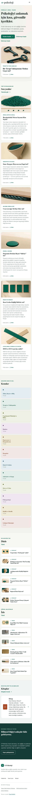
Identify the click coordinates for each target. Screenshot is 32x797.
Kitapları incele (5, 692)
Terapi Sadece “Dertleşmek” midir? (19, 553)
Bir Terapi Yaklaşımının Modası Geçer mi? (15, 69)
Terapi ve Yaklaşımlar (10, 66)
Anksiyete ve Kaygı (8, 161)
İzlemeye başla (5, 41)
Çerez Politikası (4, 790)
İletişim (17, 778)
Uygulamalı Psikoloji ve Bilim (12, 346)
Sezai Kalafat (12, 794)
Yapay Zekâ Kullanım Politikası (8, 788)
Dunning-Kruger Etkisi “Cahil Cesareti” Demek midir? (18, 652)
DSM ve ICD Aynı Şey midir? (13, 349)
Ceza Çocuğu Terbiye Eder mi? (13, 209)
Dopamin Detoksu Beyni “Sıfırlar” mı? (14, 254)
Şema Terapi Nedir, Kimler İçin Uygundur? (18, 672)
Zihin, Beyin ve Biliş (9, 115)
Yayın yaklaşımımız (8, 752)
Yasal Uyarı (10, 778)
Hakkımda (3, 778)
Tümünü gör (5, 92)
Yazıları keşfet (7, 36)
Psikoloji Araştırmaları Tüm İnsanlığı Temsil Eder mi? (20, 562)
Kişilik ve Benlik (8, 299)
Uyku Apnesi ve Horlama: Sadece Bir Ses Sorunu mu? (19, 662)
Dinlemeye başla (21, 36)
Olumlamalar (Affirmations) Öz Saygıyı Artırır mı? (18, 633)
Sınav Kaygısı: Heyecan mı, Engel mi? (15, 164)
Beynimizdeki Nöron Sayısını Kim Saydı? (14, 118)
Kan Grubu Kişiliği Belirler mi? (14, 302)
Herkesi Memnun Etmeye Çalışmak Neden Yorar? (19, 601)
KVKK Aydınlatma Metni (21, 788)
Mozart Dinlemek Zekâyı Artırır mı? (19, 643)
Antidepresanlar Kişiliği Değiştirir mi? (19, 572)
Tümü (3, 544)
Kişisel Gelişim (7, 251)
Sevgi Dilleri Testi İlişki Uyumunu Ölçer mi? (19, 623)
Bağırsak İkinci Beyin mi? (17, 591)
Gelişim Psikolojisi (8, 206)
